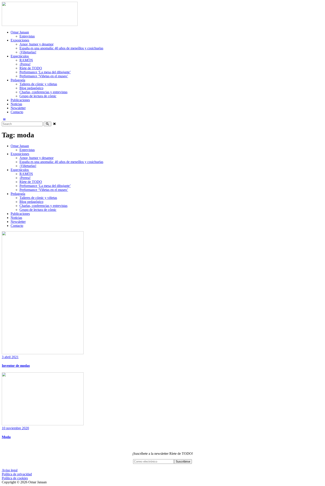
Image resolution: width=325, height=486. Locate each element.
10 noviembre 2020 (15, 428)
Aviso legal (9, 470)
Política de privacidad (17, 474)
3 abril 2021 (10, 357)
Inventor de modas (16, 365)
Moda (6, 437)
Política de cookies (15, 478)
